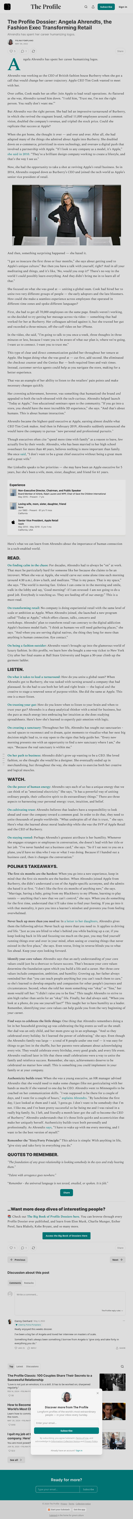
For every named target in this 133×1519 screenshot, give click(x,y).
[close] (97, 1393)
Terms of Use (82, 1438)
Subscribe (66, 1430)
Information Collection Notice (65, 1441)
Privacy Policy (91, 1441)
